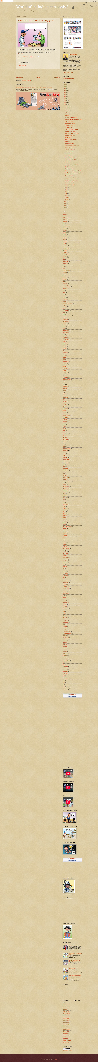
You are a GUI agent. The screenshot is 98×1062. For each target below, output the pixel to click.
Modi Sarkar (65, 468)
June (66, 189)
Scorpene (65, 599)
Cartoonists (65, 288)
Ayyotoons (65, 257)
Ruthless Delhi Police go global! (71, 159)
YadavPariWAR (66, 688)
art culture (65, 250)
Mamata (64, 453)
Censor (64, 292)
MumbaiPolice (66, 488)
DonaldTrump (65, 343)
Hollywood (65, 373)
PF (63, 537)
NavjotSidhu (65, 497)
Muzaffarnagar (66, 490)
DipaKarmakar (66, 339)
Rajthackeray (65, 559)
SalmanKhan (65, 584)
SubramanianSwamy (67, 633)
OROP (64, 519)
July (66, 187)
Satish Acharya (73, 54)
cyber (64, 317)
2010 (65, 201)
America (64, 239)
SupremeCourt (66, 637)
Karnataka (65, 421)
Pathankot (65, 533)
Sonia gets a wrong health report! (72, 133)
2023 (65, 86)
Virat (64, 675)
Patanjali (64, 531)
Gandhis (64, 355)
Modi (64, 466)
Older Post (57, 77)
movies (64, 472)
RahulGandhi (65, 553)
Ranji (64, 564)
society (64, 619)
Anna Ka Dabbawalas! (69, 143)
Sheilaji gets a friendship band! (71, 164)
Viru (63, 680)
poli (63, 540)
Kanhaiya (65, 413)
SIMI (64, 611)
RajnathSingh (65, 557)
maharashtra (65, 450)
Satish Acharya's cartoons (66, 1005)
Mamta (64, 455)
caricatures (65, 283)
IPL (63, 392)
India (64, 384)
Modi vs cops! (68, 155)
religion (64, 569)
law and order (65, 439)
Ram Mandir (65, 560)
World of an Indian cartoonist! (42, 6)
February (67, 197)
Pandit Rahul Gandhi (67, 526)
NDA (64, 499)
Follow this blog (72, 696)
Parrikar (64, 530)
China (64, 294)
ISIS (63, 395)
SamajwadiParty (66, 586)
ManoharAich (65, 457)
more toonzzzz (66, 1031)
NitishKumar (65, 504)
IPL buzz (64, 393)
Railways (64, 555)
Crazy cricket (23, 58)
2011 (65, 104)
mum (64, 482)
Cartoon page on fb (67, 285)
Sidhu (64, 609)
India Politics (65, 386)
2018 (65, 90)
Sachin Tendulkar (66, 580)
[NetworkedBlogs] (72, 694)
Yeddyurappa (65, 689)
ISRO (64, 399)
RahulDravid (65, 551)
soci (63, 615)
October (67, 110)
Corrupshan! (67, 141)
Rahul (64, 550)
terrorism (64, 649)
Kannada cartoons (66, 415)
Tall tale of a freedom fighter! (71, 117)
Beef (64, 266)
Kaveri (64, 424)
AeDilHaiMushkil (66, 226)
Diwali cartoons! (72, 968)
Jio (63, 406)
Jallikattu (64, 401)
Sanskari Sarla (66, 588)
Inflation (64, 390)
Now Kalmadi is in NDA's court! (71, 180)
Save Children (65, 593)
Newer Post (19, 77)
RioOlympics (65, 573)
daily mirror (65, 323)
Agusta (64, 230)
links (64, 444)
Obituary (64, 513)
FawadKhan (65, 352)
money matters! (66, 1018)
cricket (64, 312)
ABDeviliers (65, 225)
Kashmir (64, 423)
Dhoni (64, 334)
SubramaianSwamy (67, 631)
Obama (64, 511)
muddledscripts (66, 1022)
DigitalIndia (65, 335)
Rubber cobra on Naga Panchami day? (73, 170)
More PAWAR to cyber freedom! (75, 945)
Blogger (55, 1059)
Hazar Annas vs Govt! (69, 147)
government (65, 364)
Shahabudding (66, 602)
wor (63, 684)
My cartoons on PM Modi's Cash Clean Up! (74, 961)
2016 (65, 94)
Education (65, 346)
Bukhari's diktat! (68, 137)
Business (65, 279)
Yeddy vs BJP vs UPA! (70, 184)
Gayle (64, 359)
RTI (63, 579)
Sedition (64, 600)
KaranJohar (65, 419)
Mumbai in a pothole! (69, 182)
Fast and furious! (68, 127)
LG (63, 442)
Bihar (64, 274)
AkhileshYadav (66, 236)
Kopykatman (65, 433)
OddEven (65, 515)
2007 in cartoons (66, 217)
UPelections (65, 666)
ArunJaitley (65, 252)
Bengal (64, 268)
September (67, 112)
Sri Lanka (65, 626)
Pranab (64, 544)
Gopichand (65, 363)
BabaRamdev (65, 261)
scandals (64, 597)
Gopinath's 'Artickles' (67, 1040)
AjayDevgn (65, 232)
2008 (65, 205)
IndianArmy (65, 388)
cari (63, 281)
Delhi (64, 328)
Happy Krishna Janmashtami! (71, 139)
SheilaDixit (65, 604)
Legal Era (65, 441)
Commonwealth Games (67, 303)
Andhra (64, 243)
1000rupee (65, 214)
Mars (64, 461)
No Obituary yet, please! (70, 123)
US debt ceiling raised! (69, 175)
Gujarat (64, 366)
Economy (65, 344)
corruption (65, 306)
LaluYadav (65, 437)
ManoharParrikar (66, 459)
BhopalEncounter (66, 270)
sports (64, 624)
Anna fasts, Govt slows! (70, 135)
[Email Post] (38, 56)
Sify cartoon (20, 53)
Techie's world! (66, 1020)
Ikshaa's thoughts (66, 1024)
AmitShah (65, 241)
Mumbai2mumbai (66, 1035)
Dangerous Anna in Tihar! (70, 149)
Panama (64, 524)
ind (63, 383)
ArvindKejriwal (66, 254)
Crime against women (67, 315)
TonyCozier (65, 653)
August (66, 113)
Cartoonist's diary (66, 286)
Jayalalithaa (65, 404)
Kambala (64, 412)
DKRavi (64, 341)
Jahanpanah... (66, 1038)
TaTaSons (65, 642)
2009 (65, 203)
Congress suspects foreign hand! (72, 145)
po (63, 539)
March (66, 195)
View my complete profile (68, 72)
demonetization (66, 332)
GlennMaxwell (65, 361)
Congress (65, 305)
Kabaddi (64, 410)
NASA (64, 493)
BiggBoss (65, 272)
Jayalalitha (65, 403)
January (67, 199)
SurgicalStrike (65, 638)
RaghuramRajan (66, 548)
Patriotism (65, 535)
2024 (65, 84)
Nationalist (65, 495)
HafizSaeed (65, 368)
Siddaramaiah (65, 608)
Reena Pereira (66, 1015)
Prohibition (65, 546)
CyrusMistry (65, 319)
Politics (64, 542)
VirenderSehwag (66, 678)
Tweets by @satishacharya (68, 78)
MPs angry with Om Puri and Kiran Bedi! (73, 119)
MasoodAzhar (65, 462)
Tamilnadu (65, 640)
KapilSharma (65, 417)
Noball (64, 506)
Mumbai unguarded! (69, 168)
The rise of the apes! (69, 151)
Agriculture (65, 228)
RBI (63, 568)
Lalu (63, 435)
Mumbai (64, 484)
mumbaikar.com (66, 486)
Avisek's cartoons (66, 1036)
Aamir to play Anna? (69, 121)
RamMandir (65, 562)
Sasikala (64, 591)
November (67, 108)
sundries (64, 635)
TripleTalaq (65, 655)
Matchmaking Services (67, 1050)
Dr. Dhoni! (67, 115)
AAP (64, 223)
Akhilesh (64, 234)
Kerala (64, 430)
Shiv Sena (65, 606)
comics (64, 301)
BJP (63, 276)
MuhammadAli (66, 477)
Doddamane (65, 1016)
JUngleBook (65, 408)
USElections (65, 668)
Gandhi (64, 353)
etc (63, 350)
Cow (63, 308)
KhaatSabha (65, 432)
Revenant (65, 571)
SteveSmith (65, 629)
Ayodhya (64, 256)
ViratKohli (65, 677)
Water (64, 682)
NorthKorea (65, 508)
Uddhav (64, 657)
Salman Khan (65, 582)
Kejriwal (64, 428)
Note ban (64, 510)
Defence (64, 326)
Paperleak (65, 528)
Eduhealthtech (66, 1025)
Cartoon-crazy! (66, 1033)
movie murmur (66, 1027)
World (64, 686)
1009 (64, 216)
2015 (65, 96)
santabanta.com (66, 589)
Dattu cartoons (66, 1011)
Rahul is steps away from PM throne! (72, 162)
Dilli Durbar (65, 337)
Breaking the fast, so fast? (70, 131)
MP (63, 473)
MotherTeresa (65, 470)
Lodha (64, 446)
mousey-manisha (66, 1029)
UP (63, 662)
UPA (63, 664)
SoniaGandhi (65, 620)
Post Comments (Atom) (27, 80)
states (64, 628)
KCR (64, 426)
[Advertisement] (38, 73)
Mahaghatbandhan (66, 448)
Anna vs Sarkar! (68, 153)
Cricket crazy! (65, 1007)
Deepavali (65, 324)
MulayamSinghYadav (67, 481)
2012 (65, 102)
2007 (65, 207)
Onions (64, 517)
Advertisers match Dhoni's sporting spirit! (36, 20)
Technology (65, 646)
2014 (65, 98)
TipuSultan (65, 651)
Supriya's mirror (66, 1042)
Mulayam (64, 479)
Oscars (64, 521)
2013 (65, 100)
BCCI (64, 265)
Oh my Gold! (67, 160)
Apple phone (65, 246)
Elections (65, 348)
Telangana (65, 648)
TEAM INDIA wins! (69, 125)
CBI (63, 290)
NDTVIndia (65, 501)
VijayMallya (65, 673)
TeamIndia (65, 644)
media (64, 464)
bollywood (65, 277)
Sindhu (64, 613)
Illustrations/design (66, 379)
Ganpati (64, 357)
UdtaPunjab (65, 658)
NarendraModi (65, 492)
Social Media (65, 617)
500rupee (64, 219)
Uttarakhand (65, 669)
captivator (65, 1009)
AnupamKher (65, 245)
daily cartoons (65, 321)
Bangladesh (65, 263)
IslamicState (65, 397)
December (67, 106)
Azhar (64, 259)
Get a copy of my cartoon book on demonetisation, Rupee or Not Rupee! (34, 87)
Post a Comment (22, 65)
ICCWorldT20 (65, 377)
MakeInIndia (65, 452)
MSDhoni (64, 475)
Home (38, 77)
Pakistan (64, 522)
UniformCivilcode (66, 660)
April (66, 193)
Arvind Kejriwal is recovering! (75, 975)
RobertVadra (65, 575)
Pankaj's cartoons (66, 1013)
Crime (64, 314)
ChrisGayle (65, 295)
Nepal (64, 502)
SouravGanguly (66, 622)
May (66, 191)
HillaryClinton (65, 372)
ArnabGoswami (66, 248)
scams (64, 595)
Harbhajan (65, 370)
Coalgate (64, 299)
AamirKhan (65, 221)
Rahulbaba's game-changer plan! (71, 129)
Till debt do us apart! (69, 166)
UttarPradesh (65, 671)
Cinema (64, 297)
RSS (64, 577)
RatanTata (65, 566)
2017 (65, 92)
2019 (65, 88)
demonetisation (66, 330)
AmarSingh (65, 237)
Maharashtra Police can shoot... (71, 157)
